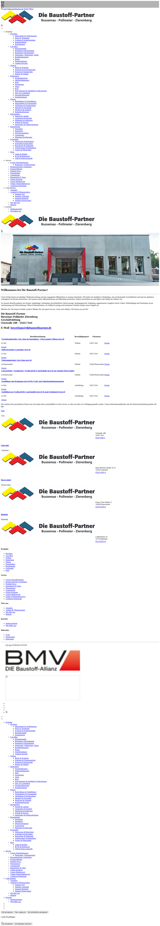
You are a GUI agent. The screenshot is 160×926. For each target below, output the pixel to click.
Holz (17, 82)
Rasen (17, 59)
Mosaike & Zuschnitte (23, 108)
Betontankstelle (20, 49)
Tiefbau (13, 65)
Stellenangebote (16, 209)
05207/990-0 (100, 438)
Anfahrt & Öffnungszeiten (20, 192)
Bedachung (14, 76)
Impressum (10, 639)
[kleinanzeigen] (2, 9)
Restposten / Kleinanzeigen (25, 165)
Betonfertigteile (20, 42)
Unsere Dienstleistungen (19, 163)
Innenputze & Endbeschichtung (26, 125)
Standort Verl (20, 194)
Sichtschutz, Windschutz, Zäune (27, 55)
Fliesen (13, 99)
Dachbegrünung (21, 61)
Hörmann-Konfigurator (23, 137)
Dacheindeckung (21, 78)
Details (3, 347)
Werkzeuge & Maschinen (24, 141)
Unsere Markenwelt (17, 182)
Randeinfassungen (22, 57)
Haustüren (19, 129)
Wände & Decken (21, 122)
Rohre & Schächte (22, 68)
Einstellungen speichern (23, 924)
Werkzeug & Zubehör (23, 110)
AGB (8, 635)
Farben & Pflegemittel (23, 150)
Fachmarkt (14, 139)
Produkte (9, 722)
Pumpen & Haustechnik (24, 72)
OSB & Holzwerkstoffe (24, 158)
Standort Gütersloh (22, 196)
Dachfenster (19, 84)
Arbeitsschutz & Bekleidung (25, 148)
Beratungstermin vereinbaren (21, 167)
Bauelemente (15, 127)
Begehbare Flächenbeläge (24, 53)
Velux (17, 87)
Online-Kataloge (16, 179)
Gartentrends (15, 175)
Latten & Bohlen (21, 154)
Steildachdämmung (22, 80)
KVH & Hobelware (22, 156)
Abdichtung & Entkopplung (25, 106)
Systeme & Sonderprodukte (25, 40)
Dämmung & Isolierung (24, 120)
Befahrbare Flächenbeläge (24, 51)
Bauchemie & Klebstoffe (24, 146)
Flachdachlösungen (22, 95)
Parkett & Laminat (22, 116)
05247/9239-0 (100, 507)
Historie (13, 205)
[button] (2, 28)
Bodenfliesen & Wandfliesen (25, 101)
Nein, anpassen (20, 912)
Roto (17, 89)
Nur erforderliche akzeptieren (37, 912)
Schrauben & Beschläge (24, 144)
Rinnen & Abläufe (22, 74)
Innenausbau (15, 114)
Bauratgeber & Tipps (18, 177)
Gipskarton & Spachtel (23, 118)
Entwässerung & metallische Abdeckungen (31, 91)
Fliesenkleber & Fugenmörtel (26, 103)
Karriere (9, 897)
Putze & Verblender (22, 38)
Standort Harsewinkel (23, 201)
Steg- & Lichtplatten (22, 93)
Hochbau (14, 34)
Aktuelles (13, 190)
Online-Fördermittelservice (20, 184)
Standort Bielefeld (21, 198)
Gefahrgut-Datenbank (18, 186)
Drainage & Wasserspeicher (25, 70)
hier (2, 406)
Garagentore (19, 135)
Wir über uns (15, 203)
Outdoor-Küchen (21, 63)
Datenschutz (10, 637)
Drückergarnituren (22, 133)
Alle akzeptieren (7, 912)
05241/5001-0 (100, 472)
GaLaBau (14, 46)
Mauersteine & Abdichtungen (26, 36)
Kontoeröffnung (16, 169)
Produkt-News (15, 171)
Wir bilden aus (15, 211)
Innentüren (19, 131)
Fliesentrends (15, 173)
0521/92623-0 (100, 541)
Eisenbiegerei (20, 44)
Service (8, 851)
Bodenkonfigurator (22, 112)
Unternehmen (11, 878)
